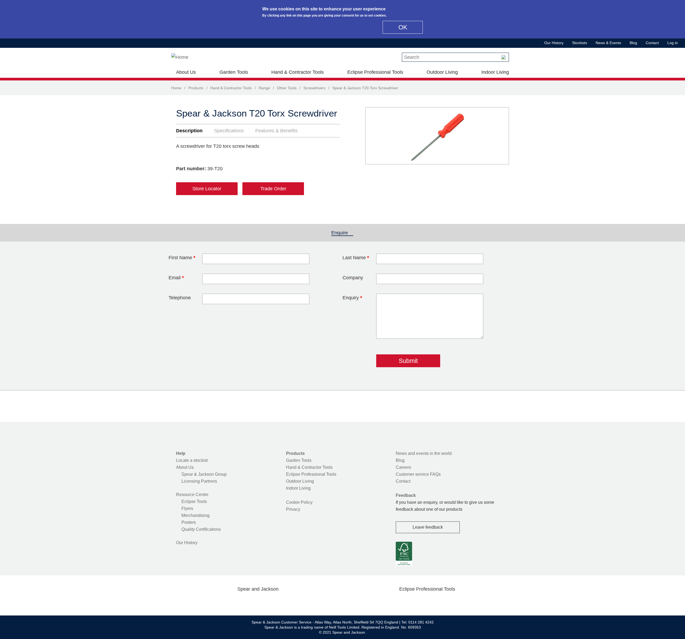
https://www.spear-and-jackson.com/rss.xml (300, 601)
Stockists (579, 43)
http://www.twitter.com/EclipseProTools (418, 601)
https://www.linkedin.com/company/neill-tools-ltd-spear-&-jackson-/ (266, 601)
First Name (182, 257)
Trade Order (273, 188)
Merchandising (195, 515)
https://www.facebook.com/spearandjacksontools (215, 601)
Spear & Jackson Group (204, 474)
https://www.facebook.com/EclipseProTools (401, 601)
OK (402, 27)
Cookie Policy (299, 502)
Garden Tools (233, 72)
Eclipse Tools (194, 501)
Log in (672, 43)
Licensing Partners (199, 481)
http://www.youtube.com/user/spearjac (283, 601)
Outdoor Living (442, 72)
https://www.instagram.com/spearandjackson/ (249, 601)
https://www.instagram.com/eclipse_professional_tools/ (435, 601)
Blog (633, 43)
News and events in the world (424, 453)
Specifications (229, 130)
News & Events (608, 43)
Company (352, 277)
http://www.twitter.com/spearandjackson (232, 601)
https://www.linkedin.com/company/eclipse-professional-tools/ (452, 601)
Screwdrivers (314, 88)
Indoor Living (495, 72)
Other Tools (286, 88)
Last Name (355, 257)
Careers (403, 467)
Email (176, 277)
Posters (188, 522)
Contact (652, 43)
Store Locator (206, 188)
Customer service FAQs (418, 474)
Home (176, 88)
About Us (186, 72)
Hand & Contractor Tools (297, 72)
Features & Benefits (276, 130)
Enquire (342, 232)
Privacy (293, 509)
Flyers (187, 508)
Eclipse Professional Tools (375, 72)
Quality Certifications (201, 529)
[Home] (179, 57)
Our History (554, 43)
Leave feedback (428, 527)
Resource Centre (192, 494)
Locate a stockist (192, 460)
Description (189, 130)
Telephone (180, 297)
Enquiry (352, 297)
